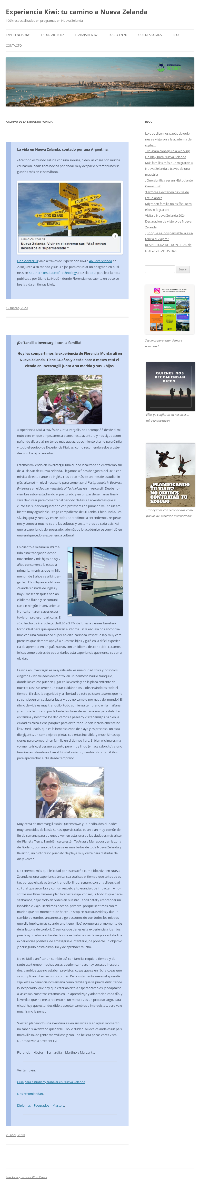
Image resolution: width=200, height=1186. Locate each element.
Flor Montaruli (27, 261)
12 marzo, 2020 (17, 308)
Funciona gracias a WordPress (26, 1177)
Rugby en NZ (118, 35)
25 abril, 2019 (15, 1135)
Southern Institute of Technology (53, 272)
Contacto (14, 45)
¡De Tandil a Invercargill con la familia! (49, 342)
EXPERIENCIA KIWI (18, 35)
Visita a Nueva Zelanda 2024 (165, 215)
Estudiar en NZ (52, 35)
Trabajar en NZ (86, 35)
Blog (176, 35)
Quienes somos (150, 35)
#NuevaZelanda (100, 261)
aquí (93, 272)
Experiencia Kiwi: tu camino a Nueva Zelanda (77, 11)
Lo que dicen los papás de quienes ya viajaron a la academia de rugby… (168, 139)
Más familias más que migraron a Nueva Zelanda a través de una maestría (169, 168)
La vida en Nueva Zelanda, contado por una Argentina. (63, 149)
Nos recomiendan (30, 1093)
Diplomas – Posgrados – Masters (40, 1105)
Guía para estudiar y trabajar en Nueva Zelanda (51, 1082)
